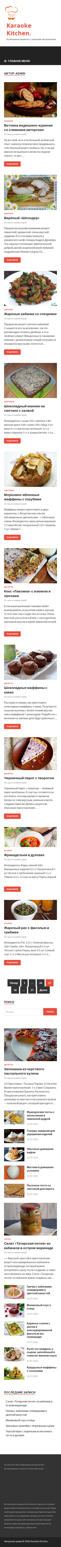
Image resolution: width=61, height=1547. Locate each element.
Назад (14, 982)
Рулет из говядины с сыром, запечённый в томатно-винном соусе (42, 1352)
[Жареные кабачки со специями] (30, 290)
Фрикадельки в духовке (24, 855)
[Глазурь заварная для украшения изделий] (14, 1142)
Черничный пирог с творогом (29, 778)
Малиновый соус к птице (20, 1420)
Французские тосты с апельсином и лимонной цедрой (40, 1115)
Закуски (8, 121)
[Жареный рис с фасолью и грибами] (30, 911)
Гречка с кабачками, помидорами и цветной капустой (39, 1290)
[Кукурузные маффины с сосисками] (14, 1378)
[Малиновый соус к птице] (14, 1316)
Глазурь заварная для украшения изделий (41, 1132)
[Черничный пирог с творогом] (30, 755)
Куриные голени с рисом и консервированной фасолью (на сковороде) (39, 1330)
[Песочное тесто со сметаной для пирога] (14, 1196)
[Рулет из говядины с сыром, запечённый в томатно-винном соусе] (14, 1360)
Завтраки (9, 402)
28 (15, 989)
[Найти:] (30, 1011)
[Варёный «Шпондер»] (30, 194)
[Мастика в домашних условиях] (14, 1178)
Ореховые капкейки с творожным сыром (30, 1425)
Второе (8, 851)
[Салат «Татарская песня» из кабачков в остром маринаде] (30, 1236)
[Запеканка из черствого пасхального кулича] (30, 1061)
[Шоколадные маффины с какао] (30, 663)
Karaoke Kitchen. (19, 29)
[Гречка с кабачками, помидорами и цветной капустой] (14, 1297)
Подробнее (12, 164)
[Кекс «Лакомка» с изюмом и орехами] (30, 567)
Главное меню (19, 60)
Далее (43, 989)
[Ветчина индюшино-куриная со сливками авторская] (30, 101)
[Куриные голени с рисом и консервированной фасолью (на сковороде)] (14, 1334)
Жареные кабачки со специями (30, 314)
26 (40, 982)
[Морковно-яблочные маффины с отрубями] (30, 470)
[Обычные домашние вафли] (14, 1160)
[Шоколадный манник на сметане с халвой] (30, 382)
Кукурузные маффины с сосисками (41, 1369)
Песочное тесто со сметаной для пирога (40, 1187)
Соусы (7, 1239)
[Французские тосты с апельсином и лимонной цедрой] (14, 1123)
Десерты (8, 587)
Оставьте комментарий (15, 134)
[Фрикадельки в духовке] (30, 838)
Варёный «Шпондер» (22, 218)
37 (32, 989)
